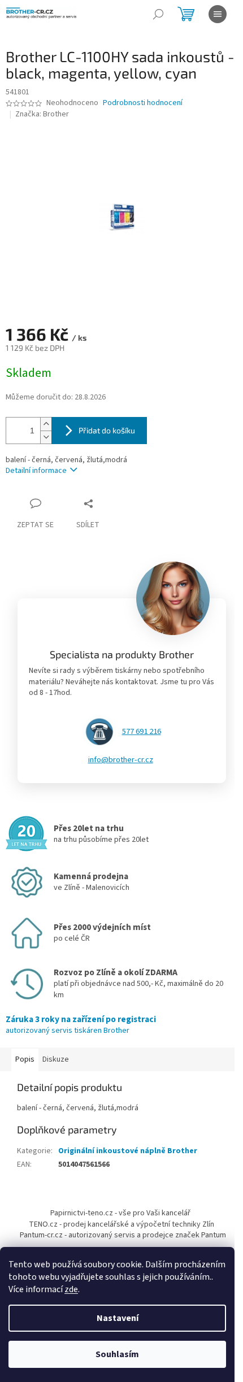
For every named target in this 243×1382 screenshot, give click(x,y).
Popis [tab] (24, 1059)
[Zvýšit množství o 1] (45, 424)
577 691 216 (141, 731)
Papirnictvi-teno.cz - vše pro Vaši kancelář (120, 1213)
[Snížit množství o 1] (45, 437)
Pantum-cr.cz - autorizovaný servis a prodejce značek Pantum (123, 1235)
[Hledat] (158, 14)
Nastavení (117, 1318)
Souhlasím (117, 1354)
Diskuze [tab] (55, 1059)
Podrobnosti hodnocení (143, 103)
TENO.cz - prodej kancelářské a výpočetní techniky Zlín (121, 1224)
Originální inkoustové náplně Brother (127, 1151)
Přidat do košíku (107, 430)
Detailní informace (36, 470)
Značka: (42, 114)
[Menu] (217, 14)
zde (71, 1289)
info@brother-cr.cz (120, 760)
